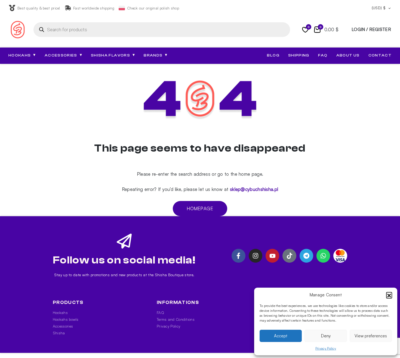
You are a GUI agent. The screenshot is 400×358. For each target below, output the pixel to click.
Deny (326, 335)
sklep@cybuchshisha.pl (254, 189)
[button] (389, 295)
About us (348, 55)
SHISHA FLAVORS (113, 55)
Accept (280, 335)
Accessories (63, 326)
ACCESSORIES (63, 55)
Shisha (59, 333)
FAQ (323, 55)
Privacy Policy (325, 348)
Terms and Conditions (176, 319)
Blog (273, 55)
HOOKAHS (22, 55)
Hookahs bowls (66, 319)
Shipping (298, 55)
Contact (380, 55)
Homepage (200, 208)
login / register (371, 29)
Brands (155, 55)
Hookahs (60, 312)
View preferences (371, 335)
